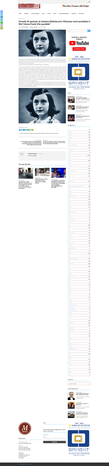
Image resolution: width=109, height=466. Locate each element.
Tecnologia (70, 346)
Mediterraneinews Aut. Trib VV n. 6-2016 (26, 464)
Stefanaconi (70, 338)
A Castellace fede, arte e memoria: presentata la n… (82, 413)
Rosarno (69, 292)
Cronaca (69, 173)
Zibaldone (69, 372)
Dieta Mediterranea (64, 13)
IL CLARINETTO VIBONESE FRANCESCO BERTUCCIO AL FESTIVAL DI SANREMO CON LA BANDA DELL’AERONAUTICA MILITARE (58, 184)
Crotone (69, 176)
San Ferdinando (71, 307)
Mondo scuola (70, 243)
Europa (69, 201)
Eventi (69, 204)
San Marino (70, 312)
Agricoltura (70, 132)
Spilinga (69, 333)
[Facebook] (1, 11)
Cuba (69, 178)
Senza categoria (71, 323)
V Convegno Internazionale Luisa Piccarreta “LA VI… (82, 107)
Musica (69, 250)
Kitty (47, 133)
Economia (69, 191)
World (69, 369)
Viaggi (69, 361)
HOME (20, 13)
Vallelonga (70, 356)
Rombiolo (69, 289)
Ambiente (69, 137)
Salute (69, 297)
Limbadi (69, 235)
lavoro (69, 230)
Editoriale (81, 13)
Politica (69, 271)
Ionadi (69, 222)
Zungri (69, 374)
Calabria (26, 13)
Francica (69, 214)
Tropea (69, 354)
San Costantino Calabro (72, 305)
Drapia (69, 188)
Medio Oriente (70, 237)
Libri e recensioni (71, 232)
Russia (69, 294)
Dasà (69, 183)
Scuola (69, 320)
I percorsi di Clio (71, 219)
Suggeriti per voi (71, 343)
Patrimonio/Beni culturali (72, 258)
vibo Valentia (55, 133)
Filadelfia (69, 207)
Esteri (49, 13)
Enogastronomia (71, 196)
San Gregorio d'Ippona (72, 310)
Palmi (69, 256)
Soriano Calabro (71, 328)
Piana (69, 261)
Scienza (69, 317)
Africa (69, 129)
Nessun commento (33, 27)
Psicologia (69, 274)
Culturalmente (70, 181)
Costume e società (71, 170)
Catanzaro (70, 160)
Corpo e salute (70, 165)
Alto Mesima (70, 134)
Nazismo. (51, 133)
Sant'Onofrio (70, 315)
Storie (69, 341)
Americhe (69, 142)
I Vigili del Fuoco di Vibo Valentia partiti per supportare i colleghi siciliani (41, 181)
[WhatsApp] (1, 22)
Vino (68, 366)
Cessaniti (69, 163)
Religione (69, 279)
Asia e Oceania (70, 150)
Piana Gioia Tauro (71, 263)
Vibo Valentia (70, 364)
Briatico (69, 152)
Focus (69, 209)
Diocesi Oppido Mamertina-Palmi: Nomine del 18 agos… (82, 394)
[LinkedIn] (1, 17)
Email (44, 436)
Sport (55, 13)
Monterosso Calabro (71, 248)
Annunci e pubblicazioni (72, 145)
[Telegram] (1, 19)
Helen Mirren (43, 133)
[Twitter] (1, 14)
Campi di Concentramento (35, 133)
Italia (43, 13)
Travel (69, 351)
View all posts (40, 153)
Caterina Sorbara (24, 27)
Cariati (69, 158)
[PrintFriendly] (1, 28)
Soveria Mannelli (71, 330)
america (69, 139)
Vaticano (69, 359)
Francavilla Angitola (71, 212)
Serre (69, 325)
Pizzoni (69, 268)
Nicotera (69, 253)
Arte (68, 147)
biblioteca (28, 133)
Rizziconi (69, 286)
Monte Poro (70, 245)
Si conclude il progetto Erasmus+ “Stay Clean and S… (83, 98)
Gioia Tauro (70, 217)
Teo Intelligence (35, 13)
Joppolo (69, 227)
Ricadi (69, 281)
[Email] (1, 25)
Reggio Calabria (70, 276)
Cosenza (69, 168)
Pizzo (69, 266)
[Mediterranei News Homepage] (25, 428)
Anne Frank (23, 133)
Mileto (69, 240)
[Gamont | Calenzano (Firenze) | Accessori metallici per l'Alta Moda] (79, 72)
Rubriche (73, 13)
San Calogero (70, 299)
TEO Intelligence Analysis (72, 348)
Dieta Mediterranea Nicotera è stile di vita (75, 186)
